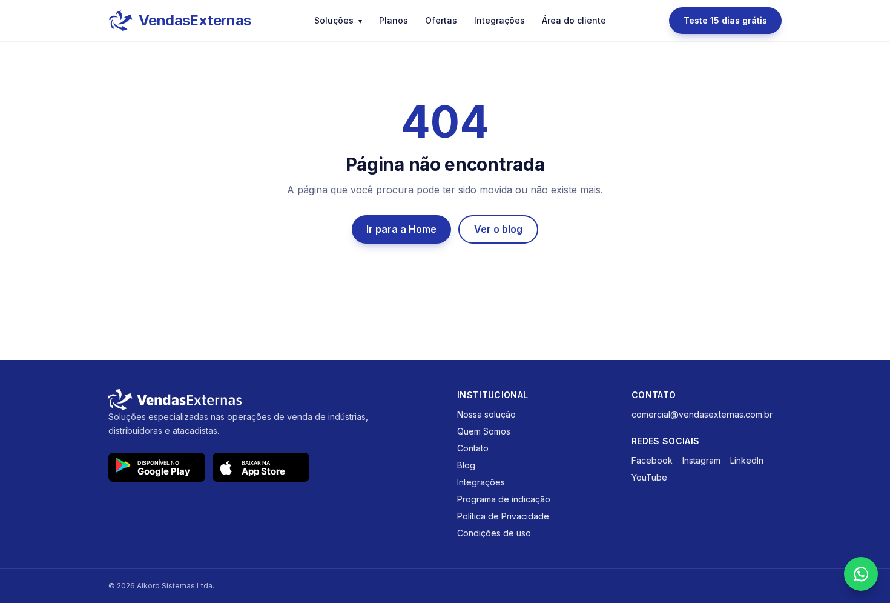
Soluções (338, 20)
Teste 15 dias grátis (725, 20)
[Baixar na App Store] (261, 467)
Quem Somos (483, 431)
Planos (393, 20)
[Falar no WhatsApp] (861, 574)
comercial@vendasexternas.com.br (702, 414)
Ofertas (441, 20)
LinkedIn (746, 460)
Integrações (499, 20)
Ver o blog (498, 229)
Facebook (652, 460)
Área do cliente (574, 20)
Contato (473, 448)
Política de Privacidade (503, 516)
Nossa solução (486, 414)
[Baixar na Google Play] (156, 467)
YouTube (649, 477)
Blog (466, 465)
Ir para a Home (401, 229)
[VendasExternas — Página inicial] (270, 399)
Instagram (701, 460)
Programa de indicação (503, 499)
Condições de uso (494, 533)
